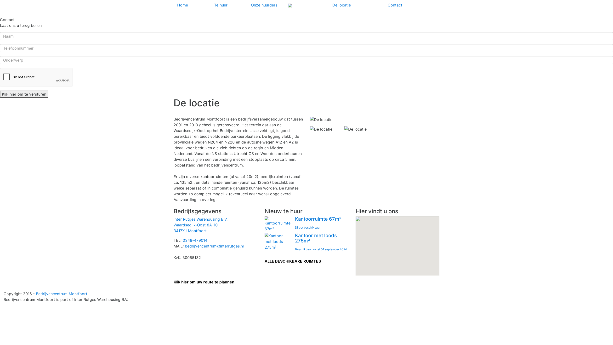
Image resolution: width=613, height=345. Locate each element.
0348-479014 (195, 240)
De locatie (341, 5)
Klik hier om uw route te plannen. (205, 282)
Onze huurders (264, 5)
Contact (395, 5)
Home (182, 5)
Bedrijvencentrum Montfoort (61, 293)
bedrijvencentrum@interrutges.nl (214, 246)
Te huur (220, 5)
